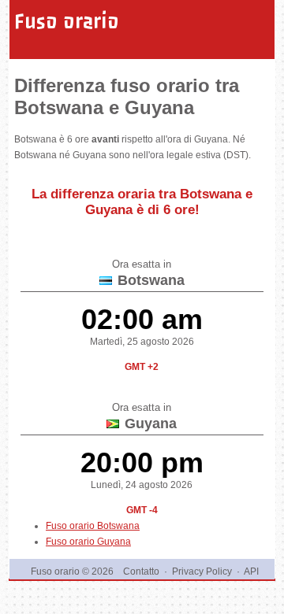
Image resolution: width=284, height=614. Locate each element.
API (251, 571)
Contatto (141, 571)
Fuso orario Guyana (88, 541)
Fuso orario (66, 21)
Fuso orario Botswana (93, 525)
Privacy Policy (202, 571)
